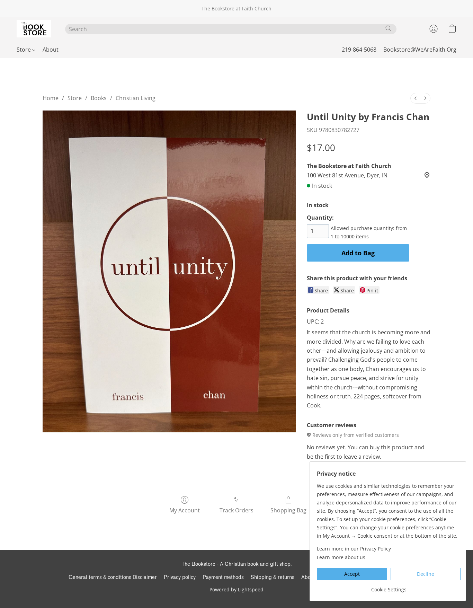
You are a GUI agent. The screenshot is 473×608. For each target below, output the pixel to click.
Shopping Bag (288, 510)
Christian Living (135, 98)
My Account (184, 510)
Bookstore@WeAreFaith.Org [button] (419, 49)
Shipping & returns (272, 577)
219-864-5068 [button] (359, 49)
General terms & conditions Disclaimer (113, 577)
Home (51, 98)
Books (99, 98)
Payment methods (223, 577)
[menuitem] (415, 98)
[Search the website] (388, 28)
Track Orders (236, 510)
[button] (34, 28)
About (51, 49)
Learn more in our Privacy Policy (354, 548)
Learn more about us (341, 557)
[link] (389, 587)
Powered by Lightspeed (236, 589)
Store (24, 49)
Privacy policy (180, 577)
